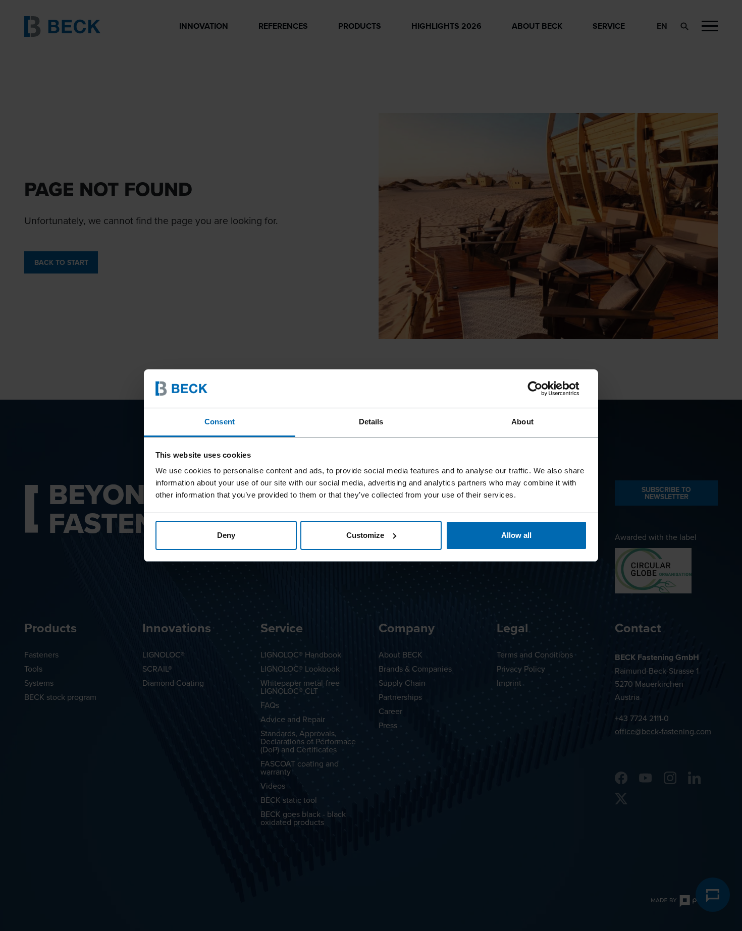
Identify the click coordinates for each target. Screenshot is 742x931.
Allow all (516, 535)
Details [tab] (371, 421)
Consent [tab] (219, 421)
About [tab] (522, 421)
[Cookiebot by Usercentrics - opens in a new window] (543, 388)
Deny (226, 535)
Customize (365, 535)
